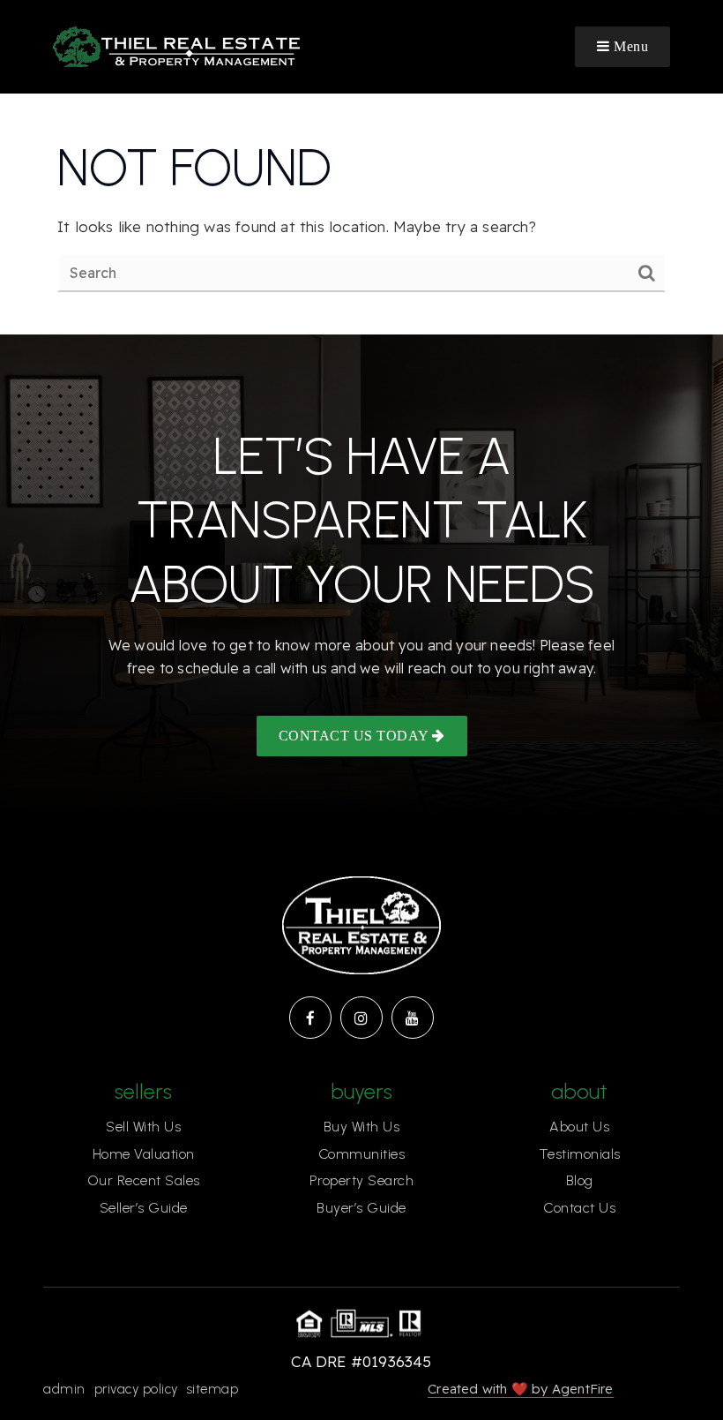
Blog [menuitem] (579, 1180)
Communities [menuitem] (362, 1154)
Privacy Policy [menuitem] (136, 1389)
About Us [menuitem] (579, 1126)
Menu (629, 46)
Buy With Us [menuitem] (362, 1126)
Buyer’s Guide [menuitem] (361, 1207)
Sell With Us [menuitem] (143, 1126)
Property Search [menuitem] (361, 1180)
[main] (361, 214)
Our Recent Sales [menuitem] (143, 1180)
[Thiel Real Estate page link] (310, 1017)
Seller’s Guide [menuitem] (144, 1207)
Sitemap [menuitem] (213, 1389)
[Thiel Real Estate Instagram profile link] (361, 1017)
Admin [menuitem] (64, 1389)
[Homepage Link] (176, 44)
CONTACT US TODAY (356, 735)
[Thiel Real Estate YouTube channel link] (412, 1017)
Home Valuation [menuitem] (144, 1154)
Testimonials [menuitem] (580, 1154)
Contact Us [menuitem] (579, 1207)
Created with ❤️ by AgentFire (520, 1388)
